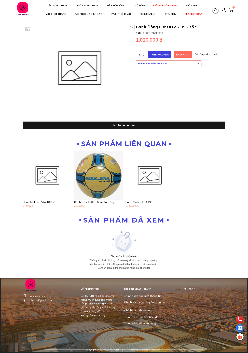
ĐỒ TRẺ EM (193, 5)
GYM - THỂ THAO (121, 14)
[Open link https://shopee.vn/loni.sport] (240, 337)
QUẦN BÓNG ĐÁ (86, 5)
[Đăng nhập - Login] (224, 10)
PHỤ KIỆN (170, 14)
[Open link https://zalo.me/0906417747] (239, 328)
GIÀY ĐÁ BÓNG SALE (165, 5)
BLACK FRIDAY (193, 14)
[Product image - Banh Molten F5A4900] (149, 175)
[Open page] (22, 9)
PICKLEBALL (147, 14)
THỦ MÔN (139, 5)
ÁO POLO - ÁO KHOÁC (88, 14)
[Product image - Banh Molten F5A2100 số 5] (47, 175)
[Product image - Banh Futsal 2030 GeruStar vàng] (98, 175)
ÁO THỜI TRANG (56, 14)
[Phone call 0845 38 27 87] (239, 319)
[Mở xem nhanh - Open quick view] (65, 194)
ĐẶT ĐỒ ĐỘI (114, 5)
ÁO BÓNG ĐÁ (56, 5)
